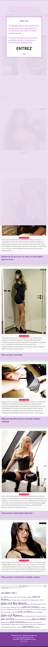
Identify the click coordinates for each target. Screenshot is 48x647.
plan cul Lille (34, 609)
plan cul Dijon (42, 607)
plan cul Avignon (30, 600)
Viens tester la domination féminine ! (17, 513)
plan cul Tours (29, 624)
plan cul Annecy (21, 600)
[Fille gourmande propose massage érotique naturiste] (24, 381)
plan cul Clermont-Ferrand (14, 607)
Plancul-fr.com (16, 635)
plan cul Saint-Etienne (31, 622)
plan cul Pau (17, 619)
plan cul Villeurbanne (39, 624)
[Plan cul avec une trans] (24, 302)
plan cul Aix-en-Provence (17, 597)
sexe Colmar (12, 627)
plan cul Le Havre (16, 609)
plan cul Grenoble (6, 609)
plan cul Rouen (17, 622)
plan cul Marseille (13, 612)
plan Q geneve (23, 586)
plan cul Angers (12, 600)
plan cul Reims (39, 619)
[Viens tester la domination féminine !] (24, 462)
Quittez (24, 54)
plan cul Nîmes (43, 616)
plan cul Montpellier (37, 612)
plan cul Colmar (30, 607)
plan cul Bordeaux (14, 603)
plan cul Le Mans (25, 609)
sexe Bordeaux (5, 627)
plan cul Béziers (39, 604)
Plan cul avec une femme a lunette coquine (20, 577)
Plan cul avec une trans (11, 355)
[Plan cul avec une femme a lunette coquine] (24, 541)
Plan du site (24, 641)
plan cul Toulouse (20, 624)
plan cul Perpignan (26, 619)
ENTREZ (24, 48)
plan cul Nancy (11, 615)
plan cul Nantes (26, 616)
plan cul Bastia (40, 600)
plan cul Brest (30, 604)
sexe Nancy (28, 626)
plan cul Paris (7, 619)
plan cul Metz (25, 611)
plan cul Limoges (42, 609)
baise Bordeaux (5, 597)
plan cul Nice (34, 616)
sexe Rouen (37, 627)
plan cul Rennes (5, 622)
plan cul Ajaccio (28, 597)
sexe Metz (19, 627)
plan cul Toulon (11, 624)
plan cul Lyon (4, 612)
